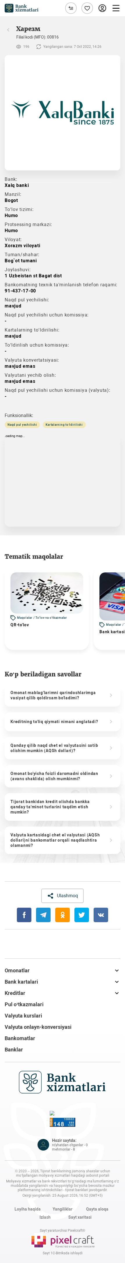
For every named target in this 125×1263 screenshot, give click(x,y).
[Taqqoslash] (71, 8)
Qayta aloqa (97, 1209)
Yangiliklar (62, 1209)
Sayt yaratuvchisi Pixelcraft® (62, 1231)
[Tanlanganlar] (87, 8)
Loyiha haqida (28, 1209)
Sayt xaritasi (80, 1217)
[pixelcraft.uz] (62, 1241)
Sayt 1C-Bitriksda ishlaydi (63, 1253)
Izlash (45, 1217)
